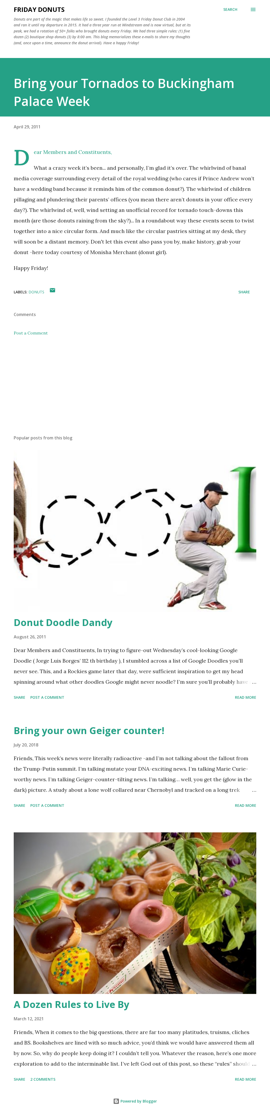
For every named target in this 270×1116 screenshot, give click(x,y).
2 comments (42, 1079)
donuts (36, 291)
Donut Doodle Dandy (63, 622)
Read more (245, 697)
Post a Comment (31, 333)
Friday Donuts (39, 9)
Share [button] (244, 291)
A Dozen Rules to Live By (71, 1004)
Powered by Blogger (138, 1101)
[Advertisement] (135, 389)
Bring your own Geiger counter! (89, 730)
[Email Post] (52, 291)
